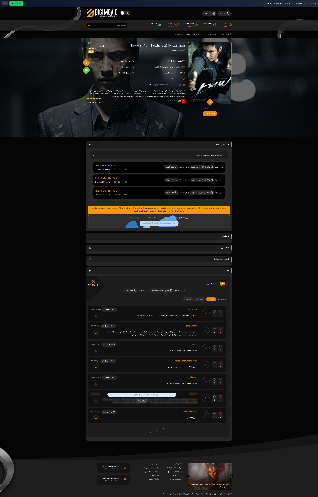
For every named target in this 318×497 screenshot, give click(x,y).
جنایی (172, 67)
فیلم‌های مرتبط (222, 247)
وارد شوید (208, 13)
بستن (5, 3)
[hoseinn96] (206, 313)
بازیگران (225, 236)
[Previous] (188, 476)
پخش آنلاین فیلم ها (174, 468)
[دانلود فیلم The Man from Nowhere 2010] (209, 73)
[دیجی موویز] (101, 18)
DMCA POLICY (154, 479)
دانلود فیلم (212, 34)
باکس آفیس (176, 475)
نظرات (226, 270)
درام (166, 67)
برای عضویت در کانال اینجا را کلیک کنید (159, 223)
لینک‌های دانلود (222, 144)
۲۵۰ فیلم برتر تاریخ (174, 471)
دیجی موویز (224, 34)
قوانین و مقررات (175, 479)
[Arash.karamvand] (206, 415)
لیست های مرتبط (221, 259)
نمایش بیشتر (157, 430)
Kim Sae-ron (160, 85)
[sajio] (206, 348)
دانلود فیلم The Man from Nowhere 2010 (188, 34)
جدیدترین (211, 299)
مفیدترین (188, 299)
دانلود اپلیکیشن (16, 3)
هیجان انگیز (159, 67)
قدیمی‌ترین (199, 299)
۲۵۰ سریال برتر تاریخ (152, 471)
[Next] (231, 476)
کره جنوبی (116, 73)
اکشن (177, 67)
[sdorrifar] (206, 381)
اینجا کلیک (143, 211)
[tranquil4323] (206, 330)
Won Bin (152, 85)
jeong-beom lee (170, 73)
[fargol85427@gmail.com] (206, 364)
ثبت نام (223, 13)
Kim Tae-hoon (170, 85)
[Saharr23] (206, 398)
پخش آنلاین (210, 113)
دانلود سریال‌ (155, 464)
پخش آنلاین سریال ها (151, 468)
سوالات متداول (154, 475)
